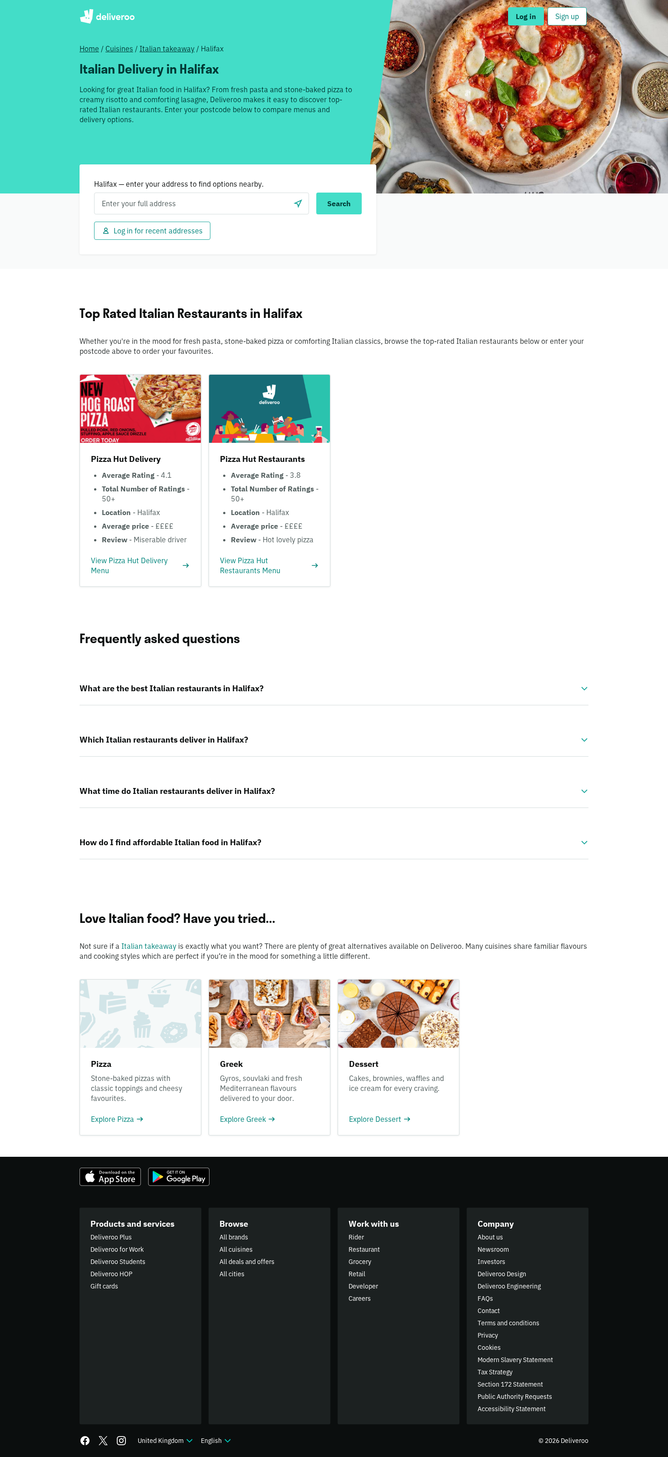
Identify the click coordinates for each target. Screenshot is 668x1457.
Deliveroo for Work (117, 1249)
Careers (360, 1298)
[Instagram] (121, 1440)
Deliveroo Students (117, 1262)
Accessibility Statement (512, 1409)
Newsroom (493, 1249)
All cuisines (236, 1249)
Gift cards (104, 1286)
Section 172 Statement (510, 1384)
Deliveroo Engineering (509, 1286)
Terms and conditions (508, 1323)
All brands (233, 1237)
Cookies (489, 1347)
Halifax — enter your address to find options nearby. (179, 183)
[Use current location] (298, 203)
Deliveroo (107, 16)
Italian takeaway (167, 48)
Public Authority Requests (515, 1397)
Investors (491, 1262)
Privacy (488, 1335)
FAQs (485, 1298)
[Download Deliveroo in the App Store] (110, 1177)
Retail (357, 1274)
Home (89, 48)
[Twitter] (103, 1440)
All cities (231, 1274)
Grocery (360, 1262)
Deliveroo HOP (111, 1274)
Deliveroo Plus (111, 1237)
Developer (363, 1286)
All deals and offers (246, 1262)
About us (490, 1237)
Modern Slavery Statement (515, 1360)
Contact (489, 1311)
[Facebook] (85, 1440)
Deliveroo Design (502, 1274)
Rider (356, 1237)
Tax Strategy (495, 1372)
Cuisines (119, 48)
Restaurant (364, 1249)
